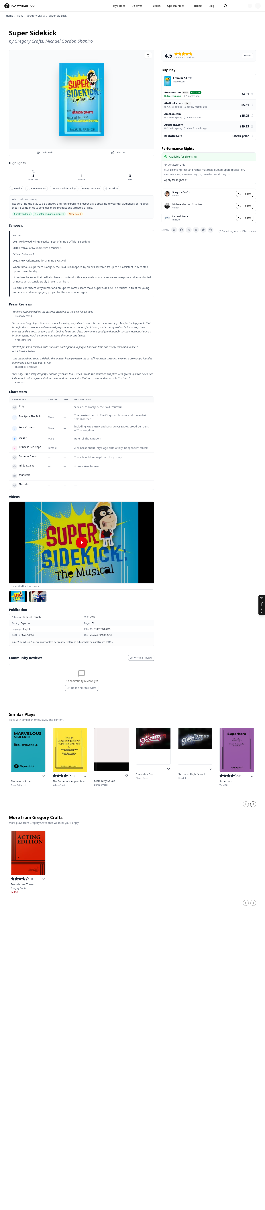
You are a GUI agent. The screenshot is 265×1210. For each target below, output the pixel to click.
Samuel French (32, 617)
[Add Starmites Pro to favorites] (168, 768)
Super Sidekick (57, 15)
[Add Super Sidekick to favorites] (148, 55)
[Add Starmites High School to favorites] (210, 768)
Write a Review (143, 657)
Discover (137, 5)
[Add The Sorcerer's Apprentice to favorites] (85, 776)
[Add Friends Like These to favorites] (43, 879)
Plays (20, 15)
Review (247, 55)
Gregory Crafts (36, 15)
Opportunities (175, 5)
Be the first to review (83, 688)
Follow (247, 193)
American (113, 188)
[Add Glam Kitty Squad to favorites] (126, 775)
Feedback (262, 607)
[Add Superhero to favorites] (252, 776)
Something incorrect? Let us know (239, 231)
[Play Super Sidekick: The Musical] (81, 542)
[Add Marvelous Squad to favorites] (43, 776)
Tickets (198, 5)
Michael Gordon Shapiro (69, 41)
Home (9, 15)
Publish (156, 5)
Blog (211, 5)
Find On (121, 152)
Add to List (48, 152)
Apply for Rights (174, 180)
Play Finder (118, 5)
